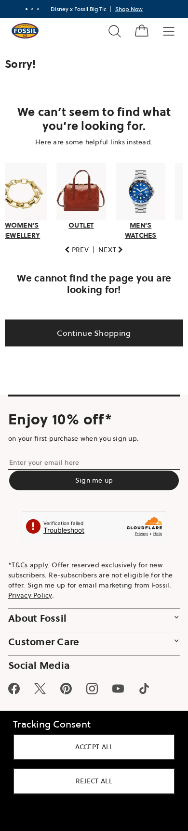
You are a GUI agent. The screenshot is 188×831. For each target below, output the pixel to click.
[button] (73, 247)
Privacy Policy (30, 593)
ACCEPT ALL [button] (90, 747)
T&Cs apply (30, 562)
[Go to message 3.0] (35, 9)
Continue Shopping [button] (90, 330)
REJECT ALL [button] (90, 781)
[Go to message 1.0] (23, 9)
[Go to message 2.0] (29, 9)
